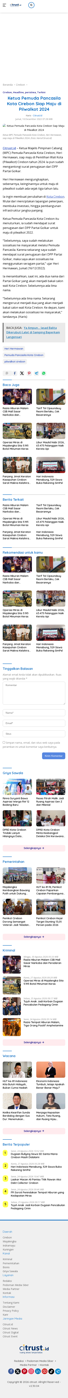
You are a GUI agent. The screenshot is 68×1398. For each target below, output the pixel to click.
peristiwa (30, 92)
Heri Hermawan (14, 348)
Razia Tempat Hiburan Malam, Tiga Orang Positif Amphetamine (43, 1024)
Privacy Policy (11, 1310)
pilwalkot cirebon (15, 361)
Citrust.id (8, 1324)
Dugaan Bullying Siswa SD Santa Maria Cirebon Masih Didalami (34, 1155)
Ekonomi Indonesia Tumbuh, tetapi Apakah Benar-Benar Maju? (50, 1084)
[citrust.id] (15, 5)
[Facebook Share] (14, 373)
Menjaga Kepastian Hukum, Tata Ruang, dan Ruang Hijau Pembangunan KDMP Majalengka (48, 1116)
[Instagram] (31, 1371)
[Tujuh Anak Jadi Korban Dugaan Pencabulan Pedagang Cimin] (12, 1006)
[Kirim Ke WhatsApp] (43, 373)
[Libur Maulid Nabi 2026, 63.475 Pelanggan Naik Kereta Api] (50, 431)
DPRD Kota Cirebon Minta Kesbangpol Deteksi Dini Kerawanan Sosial (50, 833)
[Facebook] (11, 1371)
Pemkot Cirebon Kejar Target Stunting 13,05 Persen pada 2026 (49, 921)
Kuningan (8, 1249)
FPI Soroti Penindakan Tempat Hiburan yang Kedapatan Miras (37, 1194)
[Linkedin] (38, 1371)
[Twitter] (18, 1371)
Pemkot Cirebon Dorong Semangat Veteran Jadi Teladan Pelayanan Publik (16, 922)
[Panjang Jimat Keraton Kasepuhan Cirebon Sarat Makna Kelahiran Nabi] (17, 465)
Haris (28, 115)
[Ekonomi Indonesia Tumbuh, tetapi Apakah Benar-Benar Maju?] (50, 1070)
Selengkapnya (33, 848)
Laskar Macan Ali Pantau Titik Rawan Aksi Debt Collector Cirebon (36, 1181)
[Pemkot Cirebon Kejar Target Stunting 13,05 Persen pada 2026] (50, 907)
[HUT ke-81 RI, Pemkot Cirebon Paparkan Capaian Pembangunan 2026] (50, 875)
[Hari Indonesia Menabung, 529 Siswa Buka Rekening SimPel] (50, 465)
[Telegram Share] (36, 373)
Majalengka (9, 1241)
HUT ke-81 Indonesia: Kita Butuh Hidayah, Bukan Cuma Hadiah (15, 1084)
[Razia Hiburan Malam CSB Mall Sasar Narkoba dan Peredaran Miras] (17, 397)
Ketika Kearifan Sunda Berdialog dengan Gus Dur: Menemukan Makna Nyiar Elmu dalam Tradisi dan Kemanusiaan (16, 1116)
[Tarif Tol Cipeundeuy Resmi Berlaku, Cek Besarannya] (50, 397)
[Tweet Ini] (22, 373)
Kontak (7, 1293)
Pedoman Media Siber (16, 1285)
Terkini (41, 92)
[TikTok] (51, 1371)
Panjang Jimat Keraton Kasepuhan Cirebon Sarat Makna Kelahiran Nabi (17, 480)
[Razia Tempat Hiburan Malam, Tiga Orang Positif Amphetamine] (12, 1027)
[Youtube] (45, 1371)
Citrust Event (10, 1336)
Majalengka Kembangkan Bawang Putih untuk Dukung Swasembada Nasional (17, 890)
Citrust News (10, 1328)
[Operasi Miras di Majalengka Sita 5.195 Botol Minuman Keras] (17, 431)
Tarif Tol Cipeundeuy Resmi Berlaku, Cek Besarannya (48, 411)
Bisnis (6, 1267)
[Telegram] (58, 1371)
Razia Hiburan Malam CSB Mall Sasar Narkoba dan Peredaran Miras (15, 412)
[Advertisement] (34, 43)
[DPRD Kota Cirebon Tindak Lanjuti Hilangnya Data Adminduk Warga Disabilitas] (17, 818)
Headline (18, 92)
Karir (5, 1314)
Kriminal (7, 1259)
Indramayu (9, 1245)
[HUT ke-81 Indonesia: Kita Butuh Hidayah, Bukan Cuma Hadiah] (17, 1070)
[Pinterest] (24, 1371)
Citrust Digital (10, 1332)
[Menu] (5, 5)
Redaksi (7, 1281)
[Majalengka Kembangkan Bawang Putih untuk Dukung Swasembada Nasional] (17, 875)
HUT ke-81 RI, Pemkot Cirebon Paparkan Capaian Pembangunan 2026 (50, 890)
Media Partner (11, 1289)
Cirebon (7, 92)
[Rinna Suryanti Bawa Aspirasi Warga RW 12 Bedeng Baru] (17, 787)
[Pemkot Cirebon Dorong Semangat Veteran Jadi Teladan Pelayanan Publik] (17, 907)
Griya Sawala (10, 1271)
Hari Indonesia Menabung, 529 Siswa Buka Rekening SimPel (49, 480)
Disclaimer (9, 1306)
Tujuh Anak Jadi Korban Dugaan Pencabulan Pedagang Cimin (43, 1003)
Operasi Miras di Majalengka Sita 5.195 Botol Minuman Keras (15, 445)
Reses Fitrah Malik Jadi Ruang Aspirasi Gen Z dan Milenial (50, 801)
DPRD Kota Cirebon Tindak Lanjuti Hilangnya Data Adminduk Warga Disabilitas (14, 833)
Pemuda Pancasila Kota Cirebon (24, 355)
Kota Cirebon (55, 197)
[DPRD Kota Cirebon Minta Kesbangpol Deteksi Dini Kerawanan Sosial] (50, 818)
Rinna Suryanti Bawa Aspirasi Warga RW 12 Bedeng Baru (16, 801)
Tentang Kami (11, 1302)
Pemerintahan (11, 1263)
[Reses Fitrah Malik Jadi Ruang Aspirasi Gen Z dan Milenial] (50, 787)
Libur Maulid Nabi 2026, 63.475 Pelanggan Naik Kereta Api (50, 445)
